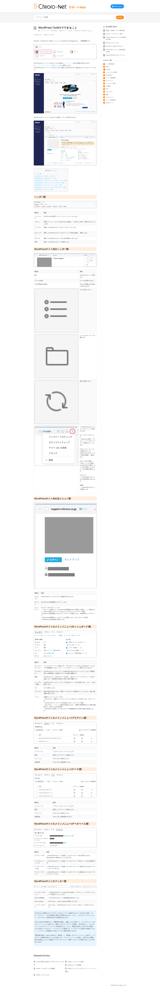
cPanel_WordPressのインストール (115, 55)
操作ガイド (63, 31)
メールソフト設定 (111, 83)
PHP (107, 89)
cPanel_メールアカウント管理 (114, 34)
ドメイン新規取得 (111, 78)
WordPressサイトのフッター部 (44, 189)
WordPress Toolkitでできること (114, 46)
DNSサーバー (109, 103)
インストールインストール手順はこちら (47, 65)
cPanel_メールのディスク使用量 (45, 968)
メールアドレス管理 (111, 72)
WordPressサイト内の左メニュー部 (45, 178)
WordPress (54, 31)
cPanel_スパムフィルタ (112, 43)
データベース (109, 97)
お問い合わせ (118, 6)
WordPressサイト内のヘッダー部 (44, 176)
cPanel (70, 31)
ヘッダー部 (38, 174)
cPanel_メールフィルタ (43, 975)
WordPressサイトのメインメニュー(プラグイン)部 (49, 183)
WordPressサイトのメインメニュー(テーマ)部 (48, 185)
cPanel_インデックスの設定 (75, 961)
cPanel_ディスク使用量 (74, 965)
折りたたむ (53, 170)
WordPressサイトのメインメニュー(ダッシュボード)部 (51, 180)
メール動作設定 (110, 64)
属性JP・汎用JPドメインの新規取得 (115, 30)
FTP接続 (108, 86)
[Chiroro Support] (63, 6)
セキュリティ (109, 91)
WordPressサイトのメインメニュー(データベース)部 (50, 187)
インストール (69, 63)
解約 (107, 94)
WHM (107, 67)
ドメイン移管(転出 (111, 100)
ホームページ (45, 31)
